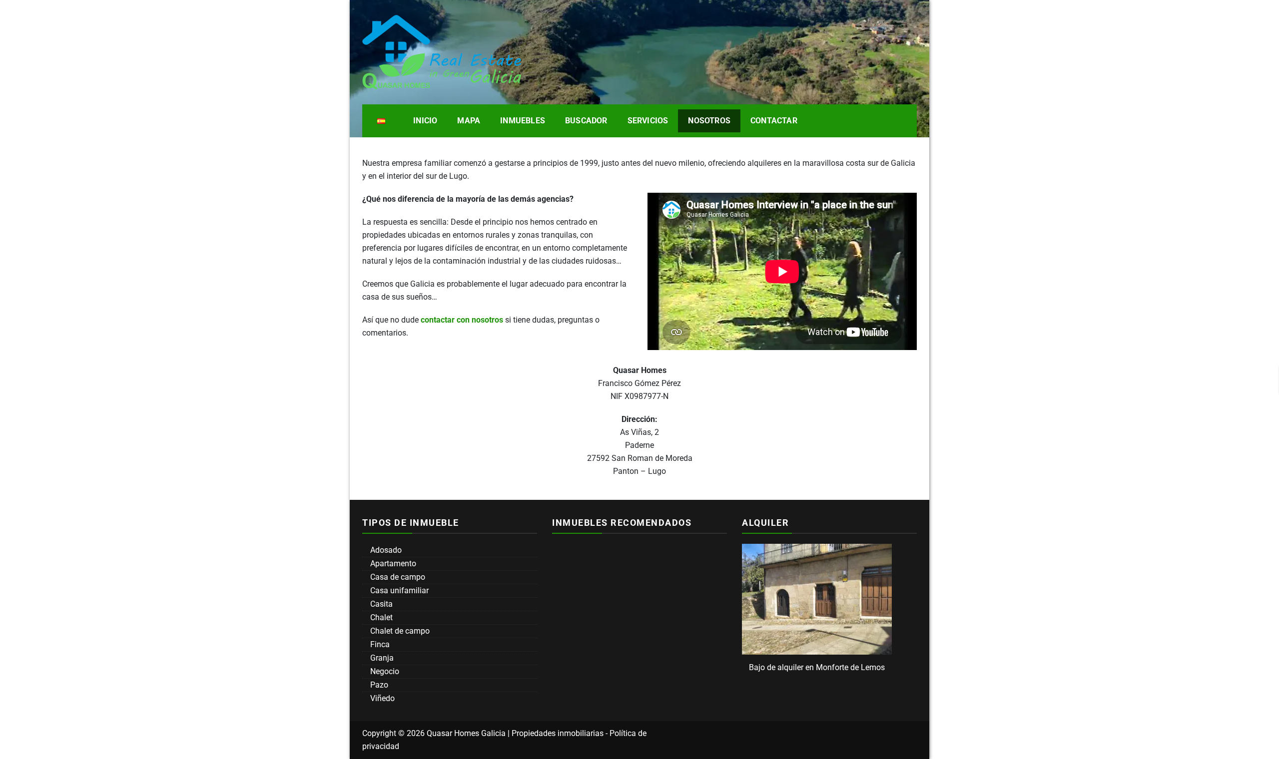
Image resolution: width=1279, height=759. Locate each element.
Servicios (648, 120)
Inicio (425, 120)
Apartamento (392, 563)
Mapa (468, 120)
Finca (379, 644)
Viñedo (381, 698)
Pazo (378, 685)
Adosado (385, 550)
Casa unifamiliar (398, 590)
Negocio (383, 671)
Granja (381, 658)
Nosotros (709, 120)
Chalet (380, 617)
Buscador (586, 120)
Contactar (773, 120)
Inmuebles (522, 120)
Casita (380, 604)
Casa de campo (396, 577)
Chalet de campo (399, 631)
